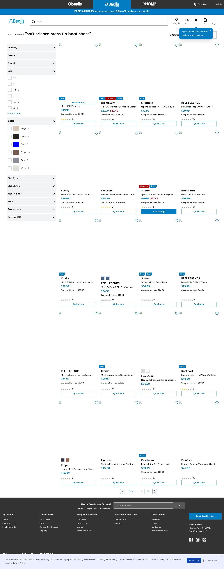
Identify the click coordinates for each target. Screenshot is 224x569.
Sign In (5, 520)
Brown (25, 152)
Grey (24, 160)
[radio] (103, 278)
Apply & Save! (120, 520)
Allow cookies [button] (194, 560)
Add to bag (164, 212)
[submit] (179, 505)
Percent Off (14, 217)
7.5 (16, 102)
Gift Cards (81, 520)
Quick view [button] (84, 124)
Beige (25, 128)
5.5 (16, 77)
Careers (155, 523)
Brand (11, 63)
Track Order (45, 520)
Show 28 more (14, 114)
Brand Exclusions (84, 531)
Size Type (13, 178)
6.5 (16, 90)
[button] (210, 560)
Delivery (12, 47)
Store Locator (82, 523)
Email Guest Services (205, 516)
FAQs (42, 523)
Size (10, 71)
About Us (156, 520)
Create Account (9, 523)
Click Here (129, 11)
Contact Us (156, 527)
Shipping (44, 531)
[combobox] (99, 21)
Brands (80, 527)
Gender (12, 55)
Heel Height (14, 194)
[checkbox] (10, 78)
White (25, 168)
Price (10, 201)
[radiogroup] (105, 278)
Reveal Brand (78, 102)
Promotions (14, 209)
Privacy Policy (19, 563)
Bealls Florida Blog (160, 531)
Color (11, 121)
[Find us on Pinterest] (204, 540)
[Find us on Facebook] (191, 540)
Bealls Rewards (9, 527)
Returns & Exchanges (49, 527)
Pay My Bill (118, 523)
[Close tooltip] (210, 30)
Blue (24, 144)
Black (25, 136)
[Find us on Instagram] (197, 540)
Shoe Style (14, 186)
